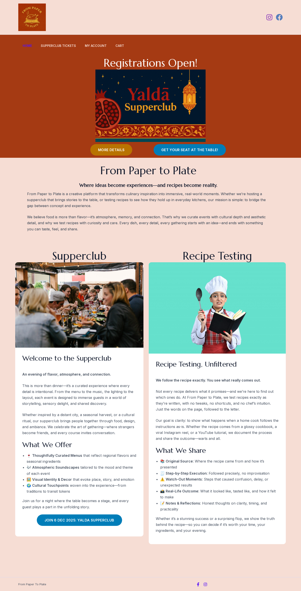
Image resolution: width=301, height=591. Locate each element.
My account (96, 46)
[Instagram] (269, 17)
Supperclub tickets (58, 46)
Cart (119, 46)
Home (27, 46)
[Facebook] (279, 17)
